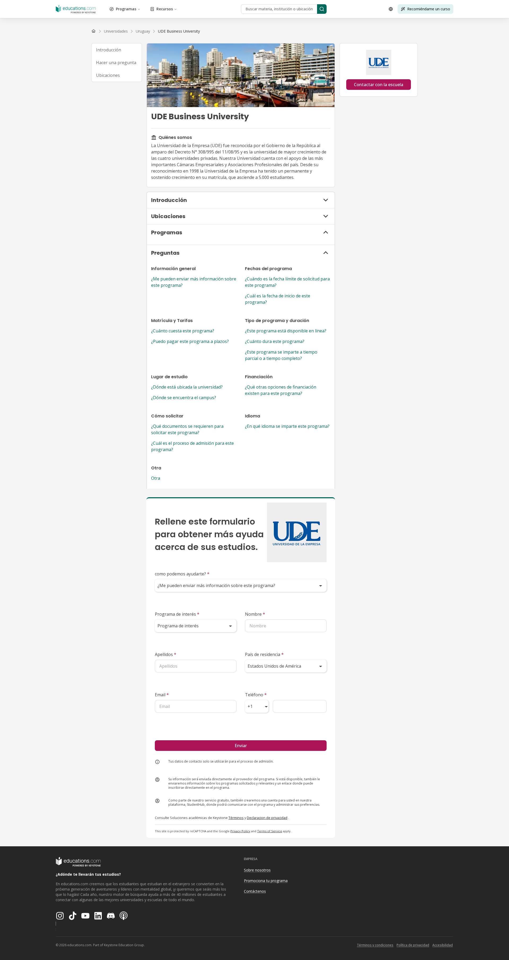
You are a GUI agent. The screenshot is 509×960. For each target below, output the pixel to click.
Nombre (255, 614)
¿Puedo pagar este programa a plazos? (190, 341)
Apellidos (165, 654)
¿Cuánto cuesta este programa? (182, 331)
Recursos (164, 8)
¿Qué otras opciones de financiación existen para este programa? (280, 390)
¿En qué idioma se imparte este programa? (287, 426)
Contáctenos (255, 891)
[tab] (117, 49)
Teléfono (256, 695)
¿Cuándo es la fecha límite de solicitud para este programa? (287, 282)
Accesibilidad (442, 945)
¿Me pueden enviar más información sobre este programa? (193, 282)
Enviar (241, 745)
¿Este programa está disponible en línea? (285, 331)
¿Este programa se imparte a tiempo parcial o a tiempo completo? (281, 355)
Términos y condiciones (375, 945)
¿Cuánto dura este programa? (274, 341)
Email (162, 695)
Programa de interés (177, 614)
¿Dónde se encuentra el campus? (183, 397)
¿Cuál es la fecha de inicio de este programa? (277, 299)
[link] (179, 31)
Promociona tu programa (266, 880)
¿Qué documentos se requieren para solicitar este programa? (187, 429)
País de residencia (264, 654)
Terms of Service (269, 831)
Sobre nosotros (257, 870)
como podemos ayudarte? (182, 574)
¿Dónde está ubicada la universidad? (187, 387)
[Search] (322, 9)
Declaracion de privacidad (267, 817)
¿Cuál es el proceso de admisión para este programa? (192, 446)
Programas (126, 8)
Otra (155, 478)
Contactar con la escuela (378, 84)
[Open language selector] (391, 9)
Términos (236, 817)
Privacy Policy (240, 831)
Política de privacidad (413, 945)
